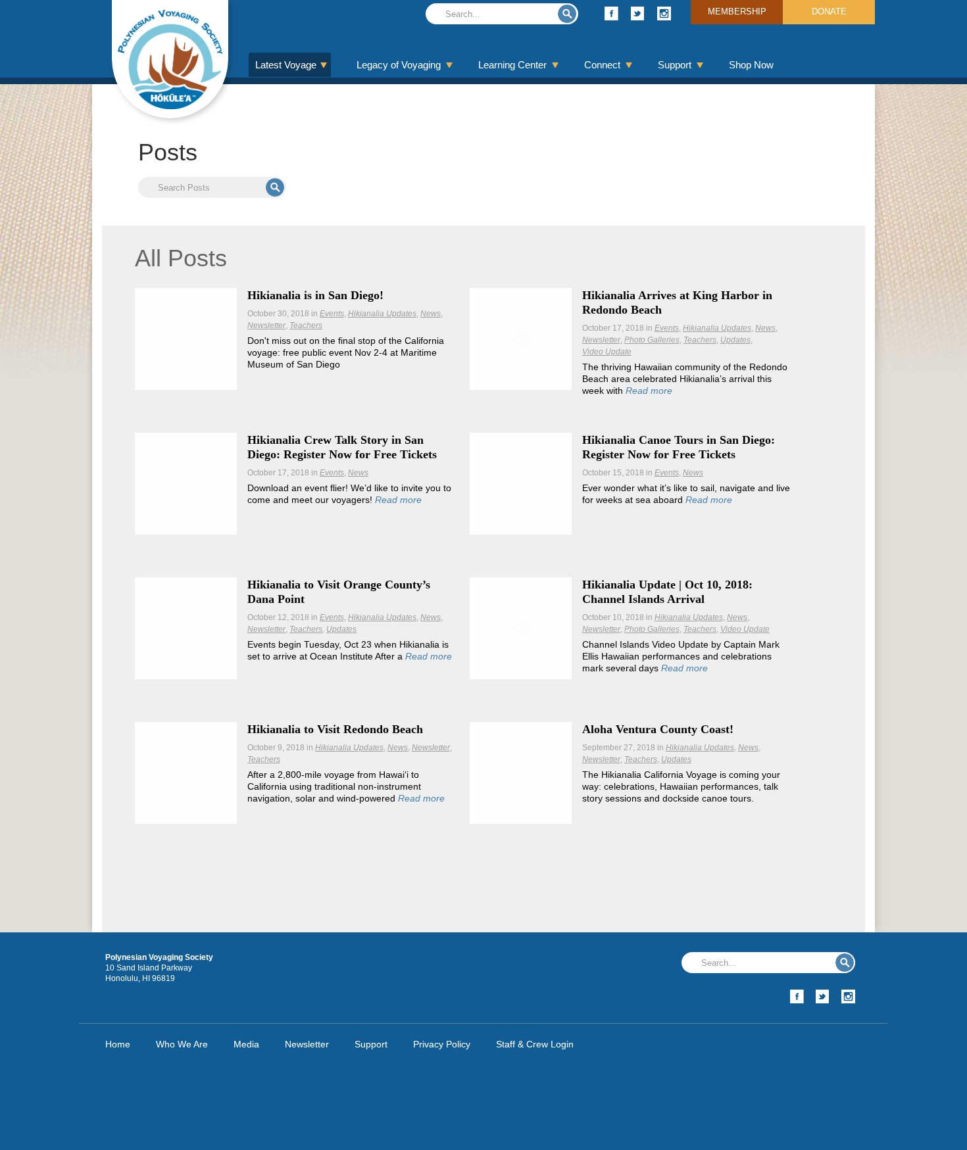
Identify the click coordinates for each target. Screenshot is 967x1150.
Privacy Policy (441, 1044)
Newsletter (266, 325)
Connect (602, 64)
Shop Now (751, 64)
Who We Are (182, 1044)
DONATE (829, 11)
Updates (735, 340)
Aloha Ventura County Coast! (657, 729)
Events (332, 313)
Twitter (638, 13)
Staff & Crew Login (535, 1044)
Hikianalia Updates (382, 313)
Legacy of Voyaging (399, 64)
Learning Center (512, 64)
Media (246, 1044)
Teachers (305, 325)
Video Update (607, 351)
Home (117, 1044)
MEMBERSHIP (737, 11)
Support (674, 64)
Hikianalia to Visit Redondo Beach (335, 729)
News (430, 313)
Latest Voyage (285, 64)
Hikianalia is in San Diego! (315, 295)
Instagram (664, 13)
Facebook (611, 13)
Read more (649, 390)
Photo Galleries (652, 340)
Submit (567, 14)
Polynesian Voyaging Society (170, 59)
